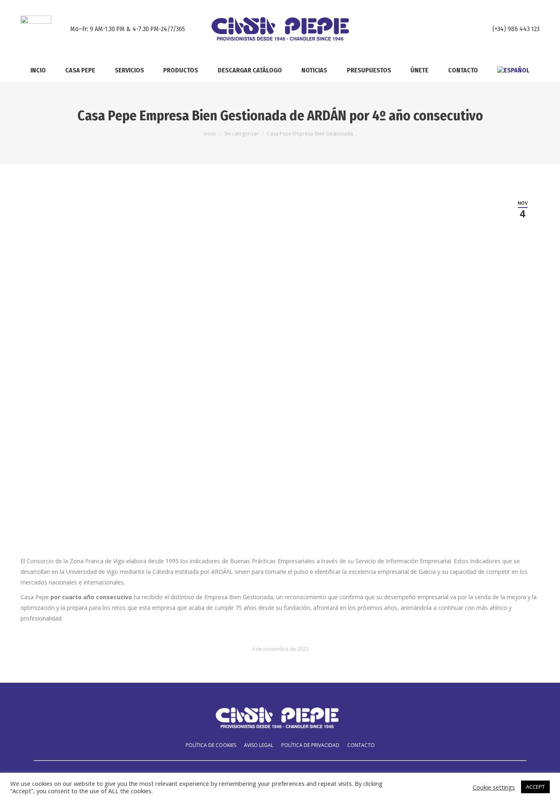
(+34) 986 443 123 (516, 29)
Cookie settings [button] (494, 787)
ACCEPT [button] (535, 786)
